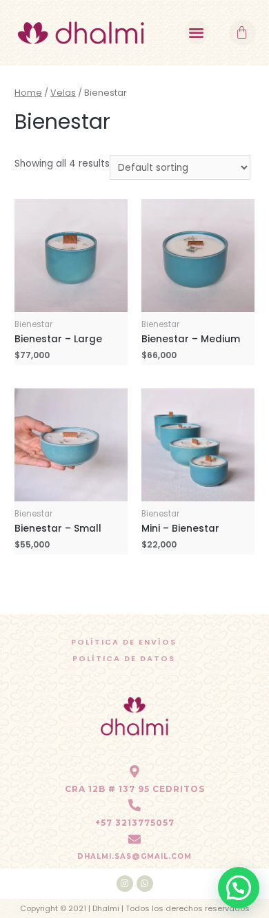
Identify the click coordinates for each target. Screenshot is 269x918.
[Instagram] (125, 883)
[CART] (242, 32)
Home (28, 92)
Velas (63, 92)
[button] (197, 32)
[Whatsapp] (145, 883)
